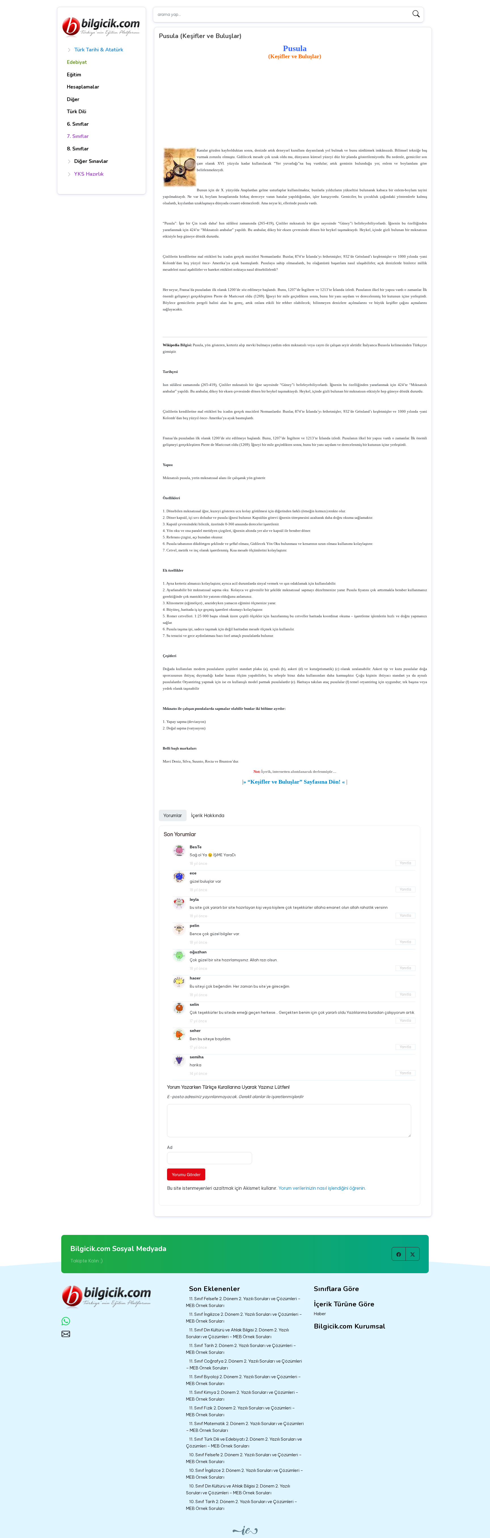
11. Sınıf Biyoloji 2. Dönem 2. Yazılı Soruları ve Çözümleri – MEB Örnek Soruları (243, 1380)
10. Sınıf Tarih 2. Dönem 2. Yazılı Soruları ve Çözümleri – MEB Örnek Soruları (241, 1505)
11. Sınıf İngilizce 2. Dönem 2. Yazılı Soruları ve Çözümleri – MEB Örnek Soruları (244, 1318)
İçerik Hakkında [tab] (207, 815)
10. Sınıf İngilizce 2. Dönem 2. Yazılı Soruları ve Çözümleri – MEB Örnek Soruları (244, 1474)
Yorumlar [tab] (172, 815)
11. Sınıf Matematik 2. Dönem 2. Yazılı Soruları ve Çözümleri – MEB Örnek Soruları (245, 1427)
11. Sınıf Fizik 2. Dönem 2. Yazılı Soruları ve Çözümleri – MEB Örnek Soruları (240, 1411)
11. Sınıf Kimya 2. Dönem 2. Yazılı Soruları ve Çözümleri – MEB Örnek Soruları (242, 1396)
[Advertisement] (295, 103)
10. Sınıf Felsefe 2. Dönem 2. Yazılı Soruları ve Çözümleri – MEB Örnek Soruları (244, 1458)
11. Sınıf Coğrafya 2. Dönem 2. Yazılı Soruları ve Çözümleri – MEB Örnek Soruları (244, 1364)
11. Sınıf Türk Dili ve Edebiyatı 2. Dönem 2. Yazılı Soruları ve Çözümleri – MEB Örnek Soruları (244, 1442)
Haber (320, 1313)
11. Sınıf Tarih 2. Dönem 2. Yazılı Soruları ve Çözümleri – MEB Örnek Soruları (241, 1349)
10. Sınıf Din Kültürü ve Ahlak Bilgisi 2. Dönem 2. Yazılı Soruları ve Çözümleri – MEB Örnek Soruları (238, 1489)
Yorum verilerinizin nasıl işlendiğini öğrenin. (322, 1188)
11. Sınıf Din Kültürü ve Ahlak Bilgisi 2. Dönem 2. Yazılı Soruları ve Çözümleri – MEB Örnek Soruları (237, 1333)
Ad (169, 1147)
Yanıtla (405, 863)
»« (294, 782)
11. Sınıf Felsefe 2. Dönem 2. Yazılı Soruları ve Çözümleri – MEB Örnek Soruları (243, 1302)
